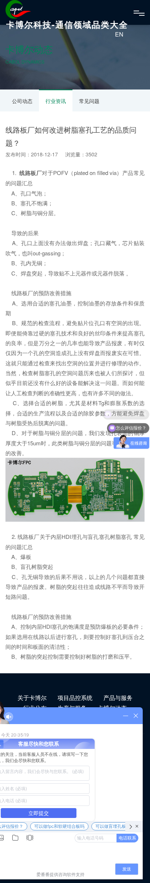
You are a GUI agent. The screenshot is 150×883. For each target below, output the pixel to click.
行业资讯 (56, 100)
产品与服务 (118, 697)
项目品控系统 (75, 697)
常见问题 (89, 100)
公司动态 (22, 100)
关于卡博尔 (32, 697)
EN (119, 34)
